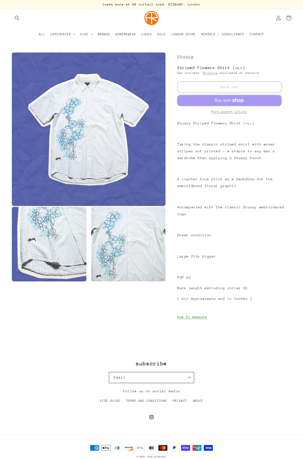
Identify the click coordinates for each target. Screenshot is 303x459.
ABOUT (198, 400)
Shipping (210, 72)
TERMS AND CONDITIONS (146, 400)
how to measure (192, 317)
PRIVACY (180, 400)
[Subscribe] (188, 377)
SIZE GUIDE (110, 400)
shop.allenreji (156, 456)
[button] (17, 18)
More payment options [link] (229, 111)
